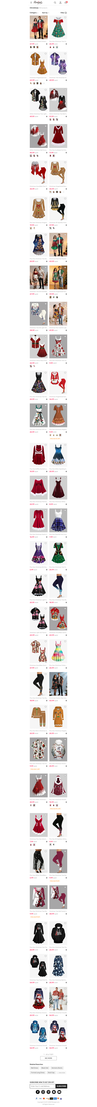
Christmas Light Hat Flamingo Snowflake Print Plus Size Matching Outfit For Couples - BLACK (39, 632)
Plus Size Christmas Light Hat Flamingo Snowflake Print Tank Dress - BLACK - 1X (39, 600)
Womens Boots (57, 1068)
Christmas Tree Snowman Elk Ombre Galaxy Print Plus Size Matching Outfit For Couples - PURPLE (58, 77)
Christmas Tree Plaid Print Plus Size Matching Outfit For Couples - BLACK (39, 980)
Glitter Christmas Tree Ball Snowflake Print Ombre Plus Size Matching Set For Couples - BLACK (58, 114)
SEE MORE (48, 1058)
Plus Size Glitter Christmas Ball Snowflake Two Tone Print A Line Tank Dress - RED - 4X (39, 799)
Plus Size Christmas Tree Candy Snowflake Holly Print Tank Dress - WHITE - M (58, 360)
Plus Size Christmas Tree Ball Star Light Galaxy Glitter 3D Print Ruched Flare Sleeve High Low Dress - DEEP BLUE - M (39, 258)
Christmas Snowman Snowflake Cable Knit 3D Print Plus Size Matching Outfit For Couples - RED (58, 1012)
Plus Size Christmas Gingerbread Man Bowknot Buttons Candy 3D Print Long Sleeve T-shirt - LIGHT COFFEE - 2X (39, 222)
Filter (62, 13)
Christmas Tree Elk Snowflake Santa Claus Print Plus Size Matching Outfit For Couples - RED (39, 291)
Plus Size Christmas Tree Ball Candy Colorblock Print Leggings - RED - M (58, 875)
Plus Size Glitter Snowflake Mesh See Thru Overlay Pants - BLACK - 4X (39, 875)
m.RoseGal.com (39, 2)
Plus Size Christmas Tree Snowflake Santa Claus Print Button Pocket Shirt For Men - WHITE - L (39, 763)
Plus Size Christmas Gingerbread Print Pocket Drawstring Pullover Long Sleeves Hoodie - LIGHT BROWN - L (58, 731)
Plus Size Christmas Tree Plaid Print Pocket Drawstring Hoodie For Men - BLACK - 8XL (58, 947)
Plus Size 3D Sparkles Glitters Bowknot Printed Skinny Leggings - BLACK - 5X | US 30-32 (58, 839)
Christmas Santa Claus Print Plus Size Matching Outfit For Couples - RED (39, 360)
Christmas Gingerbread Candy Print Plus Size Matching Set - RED (58, 396)
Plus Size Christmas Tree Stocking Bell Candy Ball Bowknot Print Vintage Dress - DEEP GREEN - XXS (58, 41)
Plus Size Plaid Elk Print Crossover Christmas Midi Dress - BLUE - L (58, 534)
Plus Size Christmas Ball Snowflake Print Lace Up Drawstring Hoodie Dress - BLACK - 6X (58, 980)
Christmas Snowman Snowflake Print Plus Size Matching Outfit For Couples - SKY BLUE (39, 1045)
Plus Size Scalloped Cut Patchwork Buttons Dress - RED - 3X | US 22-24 (58, 150)
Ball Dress (34, 1068)
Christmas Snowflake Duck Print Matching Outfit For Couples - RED (39, 665)
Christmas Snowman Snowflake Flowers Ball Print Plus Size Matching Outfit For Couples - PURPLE (58, 1045)
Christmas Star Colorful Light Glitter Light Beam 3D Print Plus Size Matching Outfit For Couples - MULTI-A (58, 327)
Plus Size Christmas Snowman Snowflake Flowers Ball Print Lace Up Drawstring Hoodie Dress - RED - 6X (39, 1012)
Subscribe (61, 1086)
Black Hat (45, 1068)
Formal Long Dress (37, 1072)
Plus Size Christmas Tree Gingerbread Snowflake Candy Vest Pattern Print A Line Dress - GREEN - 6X (58, 567)
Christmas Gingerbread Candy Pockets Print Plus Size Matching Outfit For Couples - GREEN (58, 291)
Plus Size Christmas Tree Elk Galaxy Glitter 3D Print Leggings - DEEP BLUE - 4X (58, 600)
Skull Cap (51, 1072)
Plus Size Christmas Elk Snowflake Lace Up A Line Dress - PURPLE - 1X (39, 567)
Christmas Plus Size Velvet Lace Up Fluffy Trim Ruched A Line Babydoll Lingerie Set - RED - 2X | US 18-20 (39, 839)
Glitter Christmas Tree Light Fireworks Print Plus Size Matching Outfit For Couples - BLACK (39, 114)
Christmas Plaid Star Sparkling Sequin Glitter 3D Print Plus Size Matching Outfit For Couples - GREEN (58, 258)
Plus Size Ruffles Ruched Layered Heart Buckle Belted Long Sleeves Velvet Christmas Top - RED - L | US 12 (39, 469)
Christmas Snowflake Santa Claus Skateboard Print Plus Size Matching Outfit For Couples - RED (58, 632)
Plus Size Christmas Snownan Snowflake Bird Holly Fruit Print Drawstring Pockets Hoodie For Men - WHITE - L (58, 763)
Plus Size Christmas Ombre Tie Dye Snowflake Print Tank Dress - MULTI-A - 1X (58, 665)
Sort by (45, 13)
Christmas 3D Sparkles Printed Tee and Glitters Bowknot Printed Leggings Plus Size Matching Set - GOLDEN (58, 222)
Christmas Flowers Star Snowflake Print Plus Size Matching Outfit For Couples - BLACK (58, 698)
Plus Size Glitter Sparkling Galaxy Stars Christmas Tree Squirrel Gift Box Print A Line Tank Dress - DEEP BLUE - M (58, 469)
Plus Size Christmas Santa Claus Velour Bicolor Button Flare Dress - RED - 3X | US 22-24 (39, 534)
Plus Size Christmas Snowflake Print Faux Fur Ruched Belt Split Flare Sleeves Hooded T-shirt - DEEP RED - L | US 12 (58, 799)
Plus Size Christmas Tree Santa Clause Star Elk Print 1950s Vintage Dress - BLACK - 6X (39, 396)
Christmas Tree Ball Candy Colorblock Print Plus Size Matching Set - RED (58, 911)
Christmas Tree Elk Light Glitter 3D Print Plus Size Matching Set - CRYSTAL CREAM (39, 327)
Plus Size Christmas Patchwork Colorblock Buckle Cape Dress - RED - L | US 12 (39, 501)
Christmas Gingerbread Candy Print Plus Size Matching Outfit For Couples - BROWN (39, 77)
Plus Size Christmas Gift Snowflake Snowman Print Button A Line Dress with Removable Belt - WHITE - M (39, 429)
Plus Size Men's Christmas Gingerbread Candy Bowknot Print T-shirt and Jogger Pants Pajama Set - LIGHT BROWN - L (39, 731)
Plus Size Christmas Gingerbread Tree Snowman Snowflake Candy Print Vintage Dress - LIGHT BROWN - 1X (58, 429)
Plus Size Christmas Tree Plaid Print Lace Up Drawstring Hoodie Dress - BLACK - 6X (39, 947)
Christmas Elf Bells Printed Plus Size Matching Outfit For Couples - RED (39, 41)
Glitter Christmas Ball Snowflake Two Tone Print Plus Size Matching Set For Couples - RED (39, 150)
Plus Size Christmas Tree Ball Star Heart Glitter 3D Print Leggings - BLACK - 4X (39, 698)
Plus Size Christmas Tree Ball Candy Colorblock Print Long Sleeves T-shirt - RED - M (39, 911)
